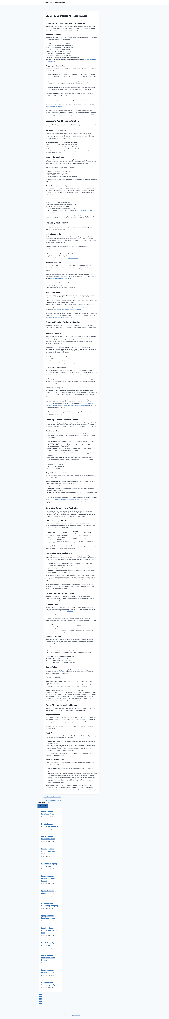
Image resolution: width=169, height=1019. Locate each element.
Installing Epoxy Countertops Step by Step (49, 851)
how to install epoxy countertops (59, 499)
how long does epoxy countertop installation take (76, 405)
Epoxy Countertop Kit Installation (52, 796)
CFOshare (70, 611)
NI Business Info (61, 671)
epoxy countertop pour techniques (62, 278)
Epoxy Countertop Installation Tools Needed (48, 878)
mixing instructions (73, 258)
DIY (46, 13)
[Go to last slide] (40, 806)
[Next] (45, 806)
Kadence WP (76, 1015)
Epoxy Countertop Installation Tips (53, 799)
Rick (48, 19)
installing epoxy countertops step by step (85, 789)
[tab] (40, 994)
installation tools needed (77, 499)
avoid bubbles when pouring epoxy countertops (71, 309)
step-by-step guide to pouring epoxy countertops (59, 317)
